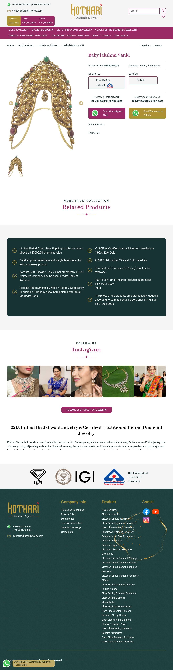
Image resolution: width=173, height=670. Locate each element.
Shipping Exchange (71, 527)
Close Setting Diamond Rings (117, 606)
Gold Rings (107, 553)
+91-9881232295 (41, 4)
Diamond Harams (111, 545)
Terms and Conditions (72, 510)
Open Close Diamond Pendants (118, 637)
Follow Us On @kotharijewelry (87, 409)
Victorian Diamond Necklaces (117, 549)
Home (10, 45)
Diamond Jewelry (42, 29)
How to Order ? (101, 35)
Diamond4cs (67, 518)
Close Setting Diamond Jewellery (116, 29)
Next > (158, 45)
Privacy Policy (68, 514)
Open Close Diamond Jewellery (28, 35)
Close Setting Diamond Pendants (119, 593)
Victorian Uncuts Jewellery (74, 29)
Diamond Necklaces (112, 540)
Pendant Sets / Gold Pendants (117, 536)
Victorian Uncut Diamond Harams (119, 562)
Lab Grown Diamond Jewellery (70, 35)
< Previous (145, 45)
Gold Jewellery (19, 29)
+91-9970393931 (21, 4)
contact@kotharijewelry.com (27, 10)
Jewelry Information (71, 523)
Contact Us (121, 35)
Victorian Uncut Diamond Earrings (119, 558)
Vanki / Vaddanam (48, 45)
